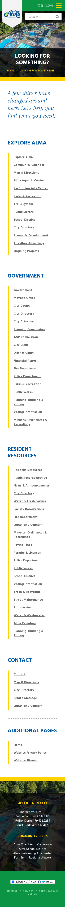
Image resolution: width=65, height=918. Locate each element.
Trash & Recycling (27, 591)
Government (23, 290)
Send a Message (25, 698)
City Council (22, 305)
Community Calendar (29, 164)
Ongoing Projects (26, 251)
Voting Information (28, 412)
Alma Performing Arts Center (32, 853)
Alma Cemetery (25, 623)
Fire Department (26, 368)
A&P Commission (26, 337)
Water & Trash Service (30, 501)
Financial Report (26, 360)
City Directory (24, 227)
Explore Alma (23, 157)
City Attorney (24, 321)
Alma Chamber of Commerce (33, 844)
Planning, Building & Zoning (29, 402)
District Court (24, 352)
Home (18, 744)
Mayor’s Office (24, 297)
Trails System (23, 204)
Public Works (23, 392)
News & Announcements (31, 485)
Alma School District (32, 848)
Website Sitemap (26, 760)
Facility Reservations (29, 509)
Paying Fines (23, 544)
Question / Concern (28, 524)
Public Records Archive (30, 477)
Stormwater (22, 607)
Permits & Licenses (27, 552)
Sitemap (12, 891)
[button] (57, 17)
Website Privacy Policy (30, 752)
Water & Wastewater (29, 615)
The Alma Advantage (29, 243)
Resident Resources (28, 469)
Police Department (27, 376)
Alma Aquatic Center (29, 180)
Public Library (24, 211)
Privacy (28, 891)
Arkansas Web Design (43, 892)
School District (24, 219)
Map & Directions (26, 172)
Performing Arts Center (31, 188)
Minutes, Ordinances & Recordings (30, 422)
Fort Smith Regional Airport (32, 857)
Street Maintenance (28, 599)
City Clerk (21, 344)
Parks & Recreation (27, 196)
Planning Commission (29, 329)
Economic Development (31, 235)
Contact (19, 674)
